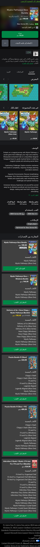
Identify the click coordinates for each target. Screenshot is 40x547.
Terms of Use (15, 546)
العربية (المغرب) (34, 538)
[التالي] (4, 79)
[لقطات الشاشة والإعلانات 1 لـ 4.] (23, 92)
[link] (29, 126)
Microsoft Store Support (19, 533)
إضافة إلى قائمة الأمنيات (23, 43)
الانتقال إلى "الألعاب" (20, 302)
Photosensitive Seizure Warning (21, 530)
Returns (31, 533)
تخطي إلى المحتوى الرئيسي (30, 1)
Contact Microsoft (8, 543)
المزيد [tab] (8, 72)
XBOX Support (18, 527)
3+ (29, 52)
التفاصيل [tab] (31, 72)
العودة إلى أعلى (20, 268)
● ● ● (5, 43)
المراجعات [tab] (20, 72)
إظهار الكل (14, 107)
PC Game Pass (8, 525)
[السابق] (8, 79)
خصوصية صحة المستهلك (31, 543)
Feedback (27, 527)
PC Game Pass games (22, 525)
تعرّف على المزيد (27, 63)
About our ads (35, 546)
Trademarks (25, 546)
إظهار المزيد (34, 195)
